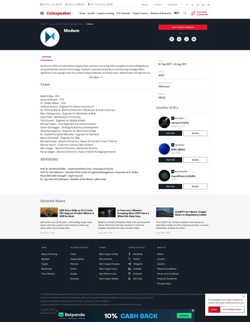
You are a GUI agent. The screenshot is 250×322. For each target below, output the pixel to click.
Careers (161, 263)
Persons (74, 263)
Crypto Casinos (140, 13)
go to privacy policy (232, 310)
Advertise (172, 4)
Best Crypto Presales (109, 263)
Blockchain (46, 268)
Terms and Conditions (168, 273)
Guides (91, 13)
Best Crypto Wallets (109, 278)
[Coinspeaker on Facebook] (187, 4)
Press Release (48, 273)
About (145, 4)
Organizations (77, 258)
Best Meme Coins (108, 273)
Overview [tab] (46, 56)
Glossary (74, 278)
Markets (45, 258)
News (82, 13)
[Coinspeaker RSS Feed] (209, 4)
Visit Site (170, 133)
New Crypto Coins (108, 268)
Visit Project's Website (183, 27)
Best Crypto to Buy (108, 254)
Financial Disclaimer (167, 278)
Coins (73, 254)
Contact (158, 4)
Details (195, 133)
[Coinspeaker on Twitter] (193, 4)
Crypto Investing (105, 13)
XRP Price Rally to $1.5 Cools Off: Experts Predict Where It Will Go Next (76, 213)
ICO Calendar (123, 13)
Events (73, 268)
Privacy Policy (164, 283)
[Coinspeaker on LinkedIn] (203, 4)
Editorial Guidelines (167, 268)
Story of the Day (49, 254)
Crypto (44, 263)
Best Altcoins (105, 258)
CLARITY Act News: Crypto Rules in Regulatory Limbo (190, 213)
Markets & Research (160, 13)
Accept (214, 310)
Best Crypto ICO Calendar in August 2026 (66, 24)
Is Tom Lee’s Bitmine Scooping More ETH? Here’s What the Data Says (133, 213)
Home (42, 24)
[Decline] (243, 296)
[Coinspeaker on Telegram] (198, 4)
